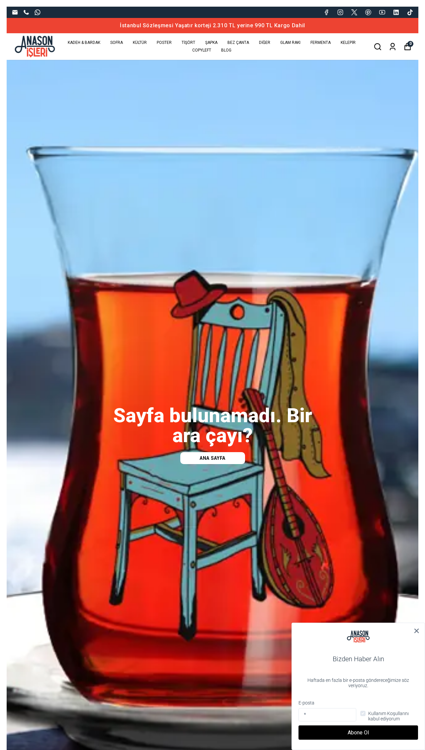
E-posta (306, 702)
